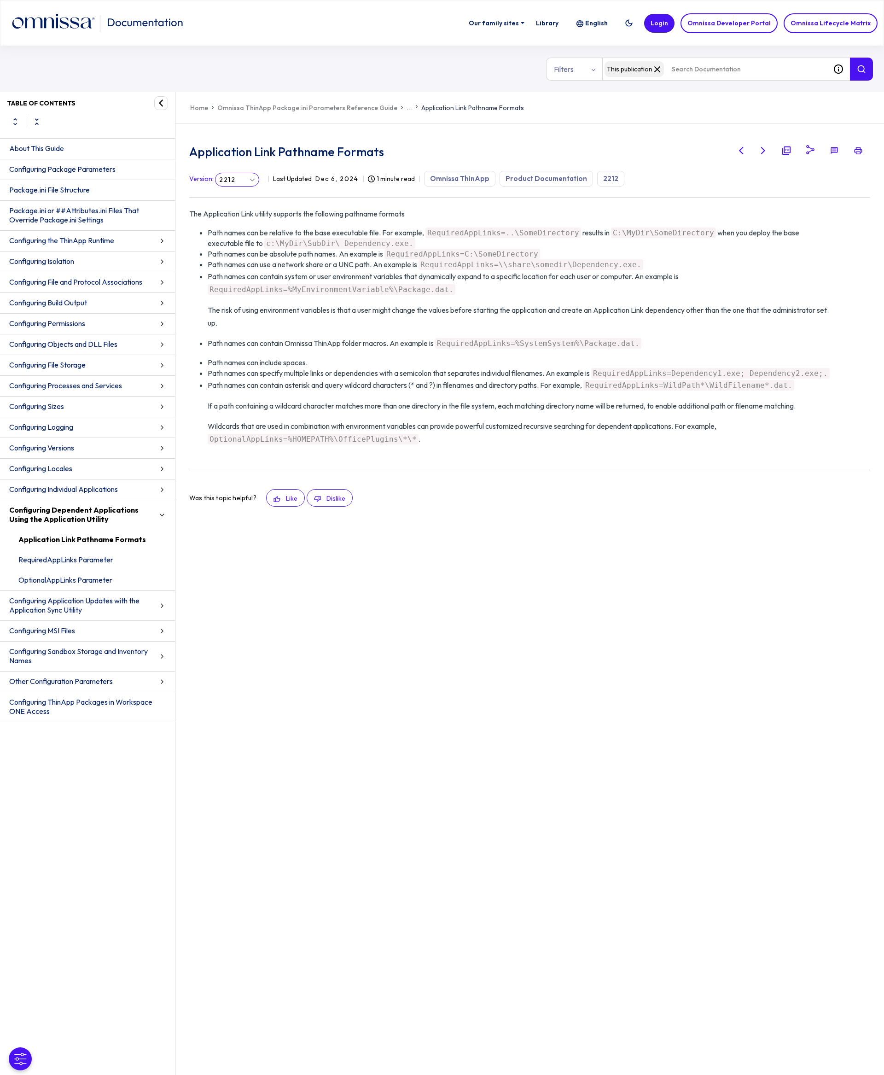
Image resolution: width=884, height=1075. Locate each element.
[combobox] (714, 69)
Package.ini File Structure (49, 189)
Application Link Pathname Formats (82, 539)
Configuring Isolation (41, 261)
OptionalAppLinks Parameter (65, 579)
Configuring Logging (41, 427)
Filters (564, 69)
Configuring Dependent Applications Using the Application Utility (74, 514)
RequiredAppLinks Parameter (65, 559)
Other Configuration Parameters (61, 681)
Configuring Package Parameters (62, 169)
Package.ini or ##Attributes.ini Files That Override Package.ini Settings (74, 215)
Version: (201, 179)
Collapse (36, 121)
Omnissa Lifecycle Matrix (831, 23)
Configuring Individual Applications (63, 489)
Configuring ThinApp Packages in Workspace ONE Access (80, 706)
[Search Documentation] (861, 69)
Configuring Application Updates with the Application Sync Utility (74, 605)
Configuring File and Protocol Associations (75, 281)
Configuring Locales (40, 468)
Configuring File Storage (47, 364)
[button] (629, 23)
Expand (15, 121)
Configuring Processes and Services (65, 385)
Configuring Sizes (36, 406)
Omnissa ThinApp (459, 178)
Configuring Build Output (48, 302)
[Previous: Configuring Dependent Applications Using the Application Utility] (741, 150)
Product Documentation (546, 178)
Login (659, 23)
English (596, 23)
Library (547, 23)
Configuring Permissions (47, 323)
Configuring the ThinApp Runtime (61, 240)
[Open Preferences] (20, 1058)
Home (199, 108)
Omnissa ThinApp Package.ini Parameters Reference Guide (307, 108)
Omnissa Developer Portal (729, 23)
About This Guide (36, 148)
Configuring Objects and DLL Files (63, 344)
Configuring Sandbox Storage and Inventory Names (78, 656)
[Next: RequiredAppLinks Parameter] (763, 150)
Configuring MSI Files (42, 630)
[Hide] (161, 103)
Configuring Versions (41, 447)
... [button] (409, 108)
